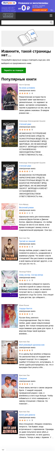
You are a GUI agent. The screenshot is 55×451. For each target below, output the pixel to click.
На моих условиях (27, 88)
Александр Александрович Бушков (32, 121)
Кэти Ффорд (23, 204)
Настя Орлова (24, 85)
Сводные (23, 378)
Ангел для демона (27, 415)
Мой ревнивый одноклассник (31, 345)
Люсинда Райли (25, 272)
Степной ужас (25, 124)
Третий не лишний (27, 241)
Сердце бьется (25, 308)
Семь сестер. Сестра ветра (31, 275)
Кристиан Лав (24, 238)
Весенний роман (26, 207)
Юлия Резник (24, 305)
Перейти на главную (13, 70)
